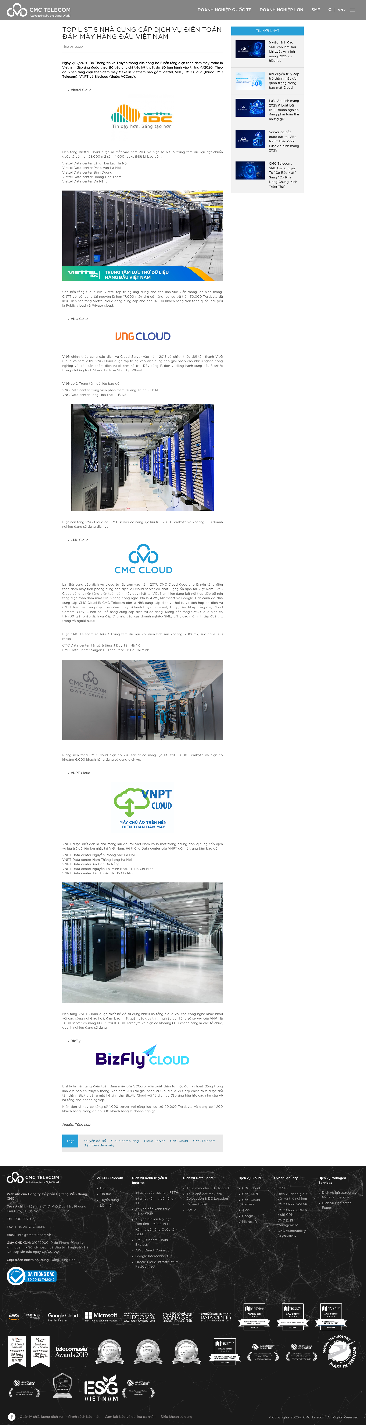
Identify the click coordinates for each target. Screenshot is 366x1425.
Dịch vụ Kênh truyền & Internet (149, 1180)
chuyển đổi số (95, 1141)
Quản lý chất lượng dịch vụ (41, 1416)
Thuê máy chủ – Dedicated (207, 1188)
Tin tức (105, 1194)
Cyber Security (286, 1178)
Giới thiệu (107, 1188)
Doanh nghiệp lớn (281, 10)
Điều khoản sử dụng (176, 1416)
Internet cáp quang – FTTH (156, 1192)
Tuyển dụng (109, 1200)
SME (316, 10)
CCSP (281, 1188)
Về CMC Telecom (110, 1178)
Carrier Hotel (196, 1204)
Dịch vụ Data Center (199, 1178)
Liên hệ (105, 1205)
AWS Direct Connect (152, 1250)
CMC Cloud (179, 1141)
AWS (246, 1210)
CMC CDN (250, 1194)
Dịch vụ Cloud (250, 1178)
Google (248, 1216)
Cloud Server (154, 1141)
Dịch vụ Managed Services (332, 1180)
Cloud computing (125, 1141)
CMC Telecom (204, 1141)
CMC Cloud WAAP (292, 1204)
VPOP (191, 1210)
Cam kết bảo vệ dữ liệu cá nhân (130, 1416)
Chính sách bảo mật (84, 1416)
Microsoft (249, 1221)
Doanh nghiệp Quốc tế (224, 10)
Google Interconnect (151, 1256)
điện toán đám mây (99, 1145)
